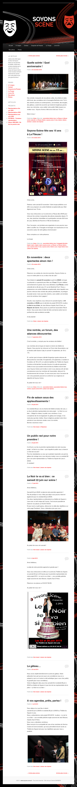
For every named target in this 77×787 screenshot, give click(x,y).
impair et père (30, 245)
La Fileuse (59, 118)
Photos (20, 50)
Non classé (36, 427)
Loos (28, 247)
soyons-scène (46, 247)
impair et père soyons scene (42, 245)
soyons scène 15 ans (52, 120)
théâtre (60, 120)
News (34, 118)
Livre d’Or (56, 45)
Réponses (43, 427)
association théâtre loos (49, 118)
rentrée (29, 388)
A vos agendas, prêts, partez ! (44, 700)
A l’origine (18, 45)
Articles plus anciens (33, 56)
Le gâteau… (34, 666)
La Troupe (48, 45)
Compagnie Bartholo (61, 243)
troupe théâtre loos (63, 247)
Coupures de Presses (37, 45)
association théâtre (48, 387)
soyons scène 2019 (37, 388)
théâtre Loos (53, 247)
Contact (26, 45)
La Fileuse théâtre (41, 120)
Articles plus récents (62, 56)
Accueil (11, 45)
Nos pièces (12, 50)
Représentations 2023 (14, 112)
